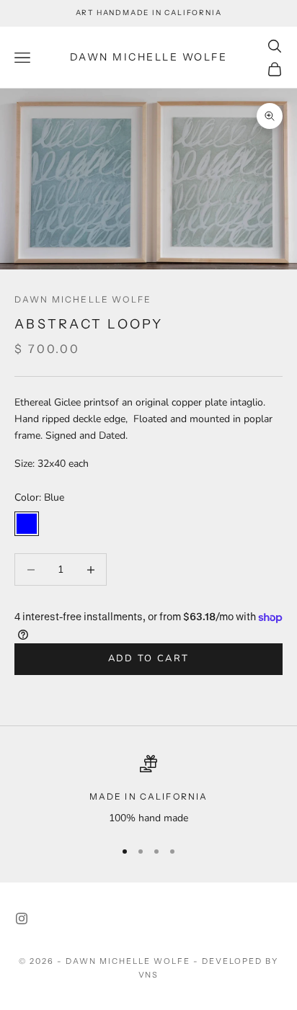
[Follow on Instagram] (21, 918)
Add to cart (149, 658)
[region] (148, 790)
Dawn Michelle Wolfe (82, 299)
